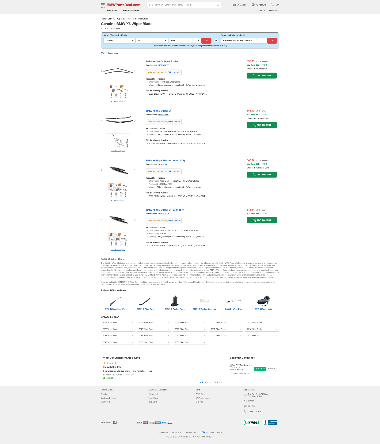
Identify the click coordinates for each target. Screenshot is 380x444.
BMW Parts (112, 11)
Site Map (199, 402)
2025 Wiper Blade (110, 323)
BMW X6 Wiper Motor (264, 309)
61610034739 (163, 214)
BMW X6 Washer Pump (175, 309)
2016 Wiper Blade (254, 329)
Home (103, 19)
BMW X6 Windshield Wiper (116, 309)
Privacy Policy (191, 432)
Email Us (251, 401)
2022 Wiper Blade (218, 323)
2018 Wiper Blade (182, 329)
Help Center (274, 11)
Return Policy (177, 432)
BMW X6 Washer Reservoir (204, 309)
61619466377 (163, 65)
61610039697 (163, 115)
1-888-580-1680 (254, 412)
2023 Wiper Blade (182, 323)
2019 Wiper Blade (146, 329)
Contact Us (260, 11)
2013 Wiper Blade (182, 336)
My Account (153, 394)
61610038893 (163, 164)
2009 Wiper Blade (146, 342)
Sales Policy (163, 432)
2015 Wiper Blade (110, 336)
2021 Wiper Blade (254, 323)
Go (206, 40)
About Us (104, 394)
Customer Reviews (108, 398)
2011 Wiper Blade (254, 336)
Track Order (153, 398)
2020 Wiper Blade (110, 329)
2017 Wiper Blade (218, 329)
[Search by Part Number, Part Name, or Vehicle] (218, 5)
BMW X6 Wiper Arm (145, 309)
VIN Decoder (106, 402)
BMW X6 (111, 19)
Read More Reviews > (214, 382)
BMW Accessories (131, 11)
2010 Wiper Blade (110, 342)
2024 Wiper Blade (146, 323)
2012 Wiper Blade (218, 336)
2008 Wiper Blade (182, 342)
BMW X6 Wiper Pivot (234, 309)
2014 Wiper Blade (146, 336)
